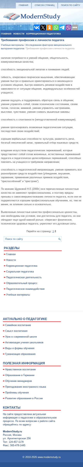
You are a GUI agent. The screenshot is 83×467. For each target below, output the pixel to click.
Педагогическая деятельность (24, 277)
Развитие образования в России (24, 398)
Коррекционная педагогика (43, 34)
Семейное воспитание (18, 325)
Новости (18, 34)
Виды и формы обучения (19, 348)
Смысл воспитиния (16, 330)
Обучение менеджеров (18, 381)
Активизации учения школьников (24, 342)
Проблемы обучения (17, 392)
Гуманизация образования (20, 354)
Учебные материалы (12, 45)
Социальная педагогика (20, 271)
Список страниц (44, 5)
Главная (23, 5)
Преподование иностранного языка (25, 386)
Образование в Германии (19, 375)
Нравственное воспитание (20, 369)
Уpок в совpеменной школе (21, 336)
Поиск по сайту (70, 5)
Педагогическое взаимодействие (25, 288)
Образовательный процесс (21, 283)
